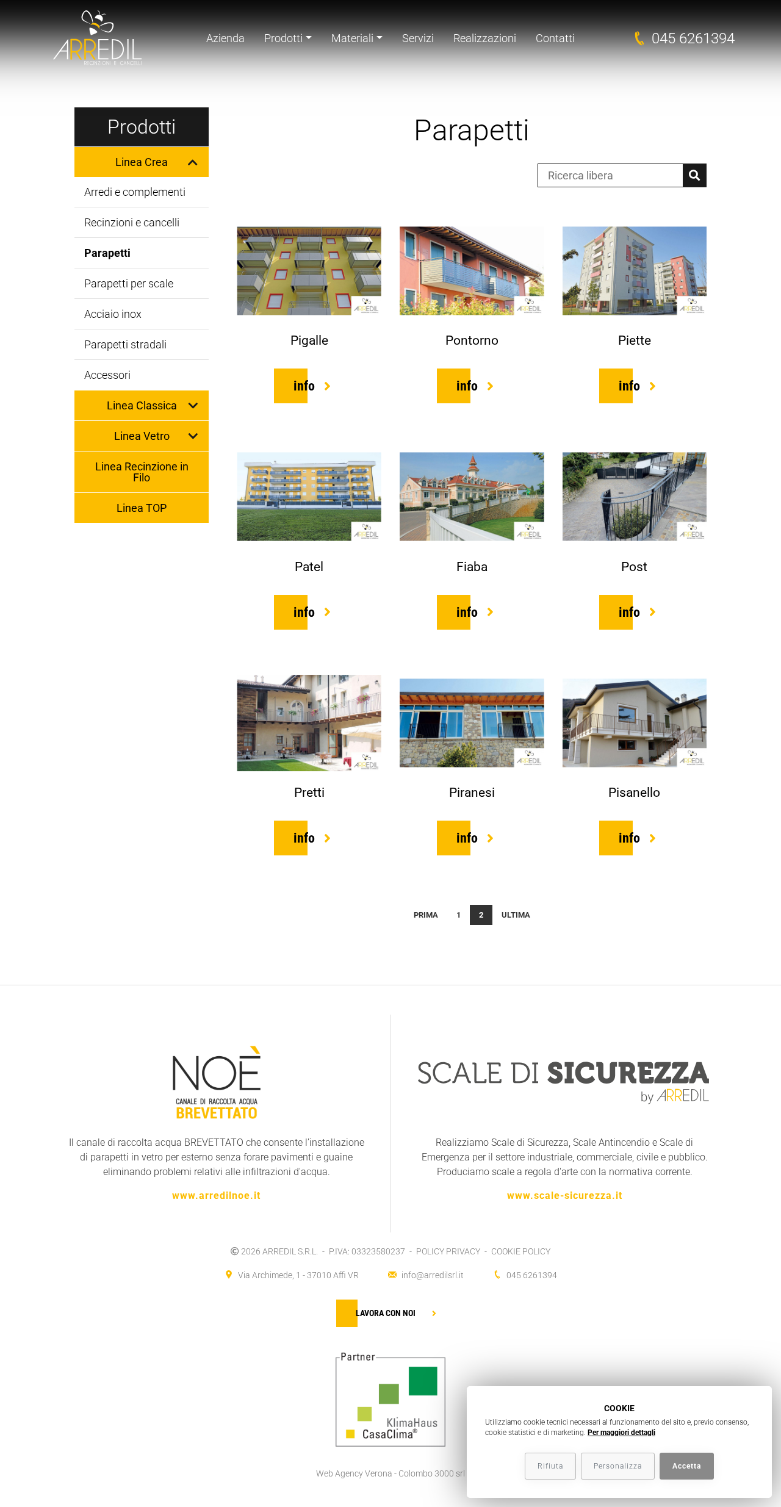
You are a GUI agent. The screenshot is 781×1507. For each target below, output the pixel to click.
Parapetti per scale (128, 283)
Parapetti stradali (125, 344)
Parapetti (107, 252)
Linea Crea (141, 162)
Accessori (107, 375)
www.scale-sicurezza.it (564, 1195)
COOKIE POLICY (520, 1251)
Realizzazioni (484, 38)
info (304, 386)
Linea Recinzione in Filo (142, 472)
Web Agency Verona (354, 1473)
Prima (426, 914)
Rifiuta (550, 1466)
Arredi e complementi (134, 191)
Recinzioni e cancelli (131, 222)
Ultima (516, 914)
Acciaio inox (113, 314)
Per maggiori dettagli (621, 1432)
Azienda (225, 38)
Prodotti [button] (283, 38)
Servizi (418, 38)
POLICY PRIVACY (448, 1251)
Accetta (686, 1466)
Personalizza (618, 1466)
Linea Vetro (142, 436)
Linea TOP (142, 508)
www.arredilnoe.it (216, 1195)
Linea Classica (142, 405)
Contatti (555, 38)
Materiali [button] (352, 38)
